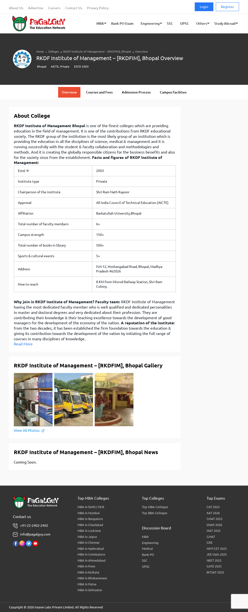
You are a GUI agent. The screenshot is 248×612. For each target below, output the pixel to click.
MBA (145, 536)
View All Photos (27, 430)
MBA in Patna (87, 584)
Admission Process (136, 92)
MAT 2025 (213, 530)
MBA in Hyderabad (91, 548)
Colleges (53, 51)
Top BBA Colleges (154, 513)
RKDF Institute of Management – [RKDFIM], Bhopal (97, 51)
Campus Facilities (173, 92)
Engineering (150, 542)
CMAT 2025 (214, 518)
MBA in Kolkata (88, 572)
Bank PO (148, 554)
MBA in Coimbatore (91, 554)
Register (227, 7)
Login (204, 7)
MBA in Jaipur (87, 536)
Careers (54, 8)
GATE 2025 (214, 566)
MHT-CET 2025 (217, 548)
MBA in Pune (86, 566)
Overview (69, 92)
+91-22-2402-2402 (34, 525)
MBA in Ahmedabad (92, 560)
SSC (144, 560)
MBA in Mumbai (89, 513)
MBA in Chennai (88, 542)
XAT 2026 (213, 513)
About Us (16, 8)
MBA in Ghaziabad (90, 525)
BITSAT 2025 (215, 572)
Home (40, 51)
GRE (209, 542)
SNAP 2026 (214, 525)
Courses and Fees (99, 92)
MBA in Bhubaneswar (92, 578)
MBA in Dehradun (90, 590)
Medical (147, 548)
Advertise (35, 8)
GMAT (211, 536)
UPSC (146, 566)
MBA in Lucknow (89, 530)
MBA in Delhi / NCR (91, 507)
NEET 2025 (214, 560)
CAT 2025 (213, 507)
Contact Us (73, 8)
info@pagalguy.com (35, 534)
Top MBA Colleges (155, 507)
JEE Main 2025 (217, 554)
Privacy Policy (97, 8)
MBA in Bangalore (90, 518)
